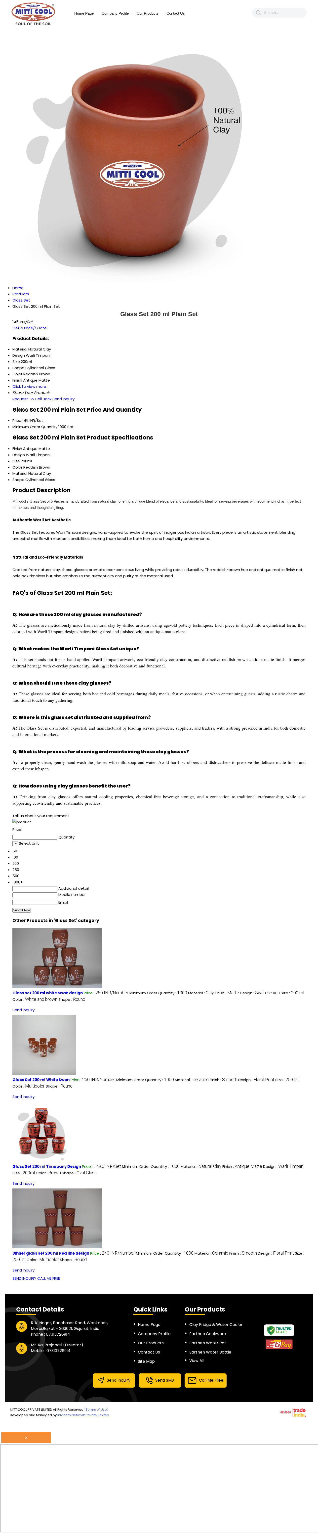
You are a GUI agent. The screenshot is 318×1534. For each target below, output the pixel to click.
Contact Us (175, 13)
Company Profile (115, 13)
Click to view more (29, 386)
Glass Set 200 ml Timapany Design (46, 1166)
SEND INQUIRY (24, 1278)
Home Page (84, 13)
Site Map (146, 1361)
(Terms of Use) (96, 1409)
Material (19, 473)
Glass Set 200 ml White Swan (41, 1079)
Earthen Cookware (207, 1334)
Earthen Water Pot (207, 1343)
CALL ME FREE (48, 1278)
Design (18, 454)
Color (17, 467)
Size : (292, 993)
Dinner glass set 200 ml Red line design (50, 1253)
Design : (260, 993)
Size (16, 461)
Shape (18, 479)
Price (16, 420)
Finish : (227, 993)
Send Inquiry (63, 398)
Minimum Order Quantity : (158, 993)
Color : (34, 999)
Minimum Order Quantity (34, 426)
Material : (201, 993)
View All (196, 1360)
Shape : (71, 999)
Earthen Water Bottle (210, 1352)
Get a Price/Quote (29, 328)
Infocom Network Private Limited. (83, 1415)
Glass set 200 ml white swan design (47, 993)
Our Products (148, 13)
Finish (17, 448)
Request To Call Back (31, 398)
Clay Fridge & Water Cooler (216, 1324)
